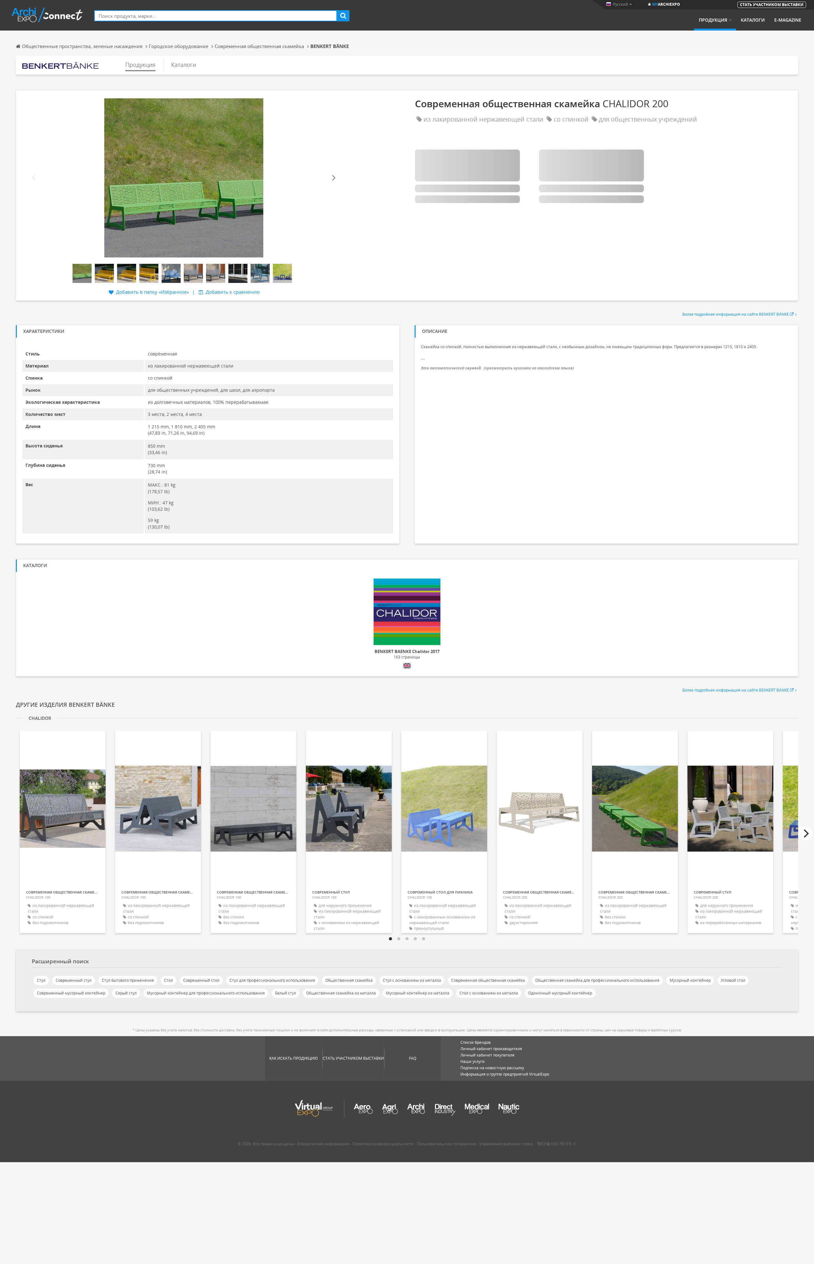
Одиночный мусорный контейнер (560, 993)
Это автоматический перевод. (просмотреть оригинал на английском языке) (497, 368)
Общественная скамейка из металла (341, 993)
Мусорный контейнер (690, 980)
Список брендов (475, 1042)
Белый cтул (285, 993)
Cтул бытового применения (128, 980)
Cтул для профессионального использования (272, 980)
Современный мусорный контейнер (71, 993)
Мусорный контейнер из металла (417, 993)
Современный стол (201, 980)
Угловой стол (733, 980)
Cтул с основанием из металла (412, 980)
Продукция (713, 20)
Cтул (41, 980)
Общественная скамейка (349, 980)
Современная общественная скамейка (488, 980)
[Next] (333, 178)
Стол (168, 980)
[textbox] (215, 15)
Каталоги (753, 20)
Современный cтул (74, 980)
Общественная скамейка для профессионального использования (597, 980)
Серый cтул (126, 993)
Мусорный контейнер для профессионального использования (206, 993)
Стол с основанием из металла (488, 993)
